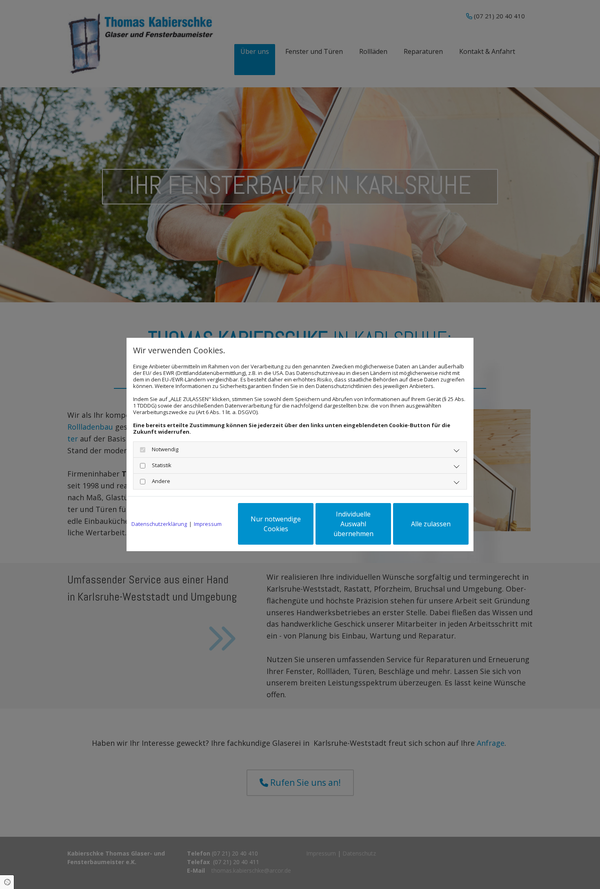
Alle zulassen (431, 523)
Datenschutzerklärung (159, 524)
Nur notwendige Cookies (276, 523)
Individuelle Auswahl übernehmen (353, 524)
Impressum (208, 524)
